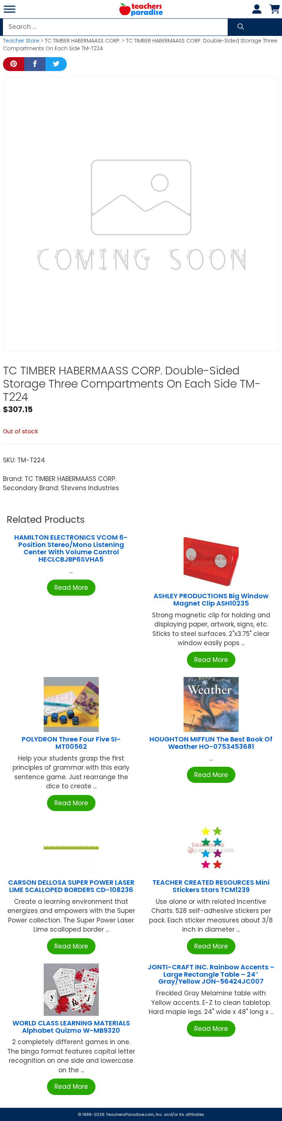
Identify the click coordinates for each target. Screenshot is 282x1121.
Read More (71, 587)
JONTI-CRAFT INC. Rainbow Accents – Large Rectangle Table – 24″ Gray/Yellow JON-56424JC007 (211, 974)
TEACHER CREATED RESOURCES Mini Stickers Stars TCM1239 (211, 886)
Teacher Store (21, 40)
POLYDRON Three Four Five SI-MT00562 (71, 743)
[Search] (241, 27)
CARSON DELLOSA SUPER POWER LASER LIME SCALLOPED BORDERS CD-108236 (71, 886)
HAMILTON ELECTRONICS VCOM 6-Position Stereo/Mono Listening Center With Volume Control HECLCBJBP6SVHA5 (71, 548)
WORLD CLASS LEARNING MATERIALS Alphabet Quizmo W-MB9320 (71, 1026)
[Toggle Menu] (9, 8)
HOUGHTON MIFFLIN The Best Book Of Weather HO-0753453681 (210, 743)
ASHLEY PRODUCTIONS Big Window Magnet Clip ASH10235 (210, 599)
